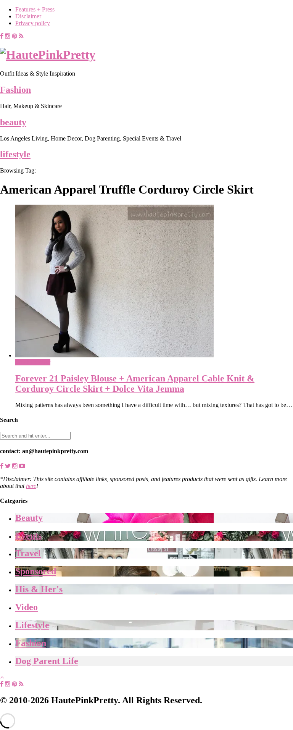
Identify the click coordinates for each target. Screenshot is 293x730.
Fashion (15, 90)
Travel (28, 553)
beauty (13, 122)
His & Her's (39, 589)
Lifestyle (32, 625)
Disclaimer (28, 16)
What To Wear (32, 362)
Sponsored (35, 571)
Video (26, 607)
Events (28, 536)
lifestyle (15, 154)
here (31, 486)
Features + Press (35, 9)
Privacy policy (32, 23)
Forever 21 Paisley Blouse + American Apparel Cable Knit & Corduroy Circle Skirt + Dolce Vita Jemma (134, 383)
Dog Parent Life (46, 661)
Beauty (29, 518)
